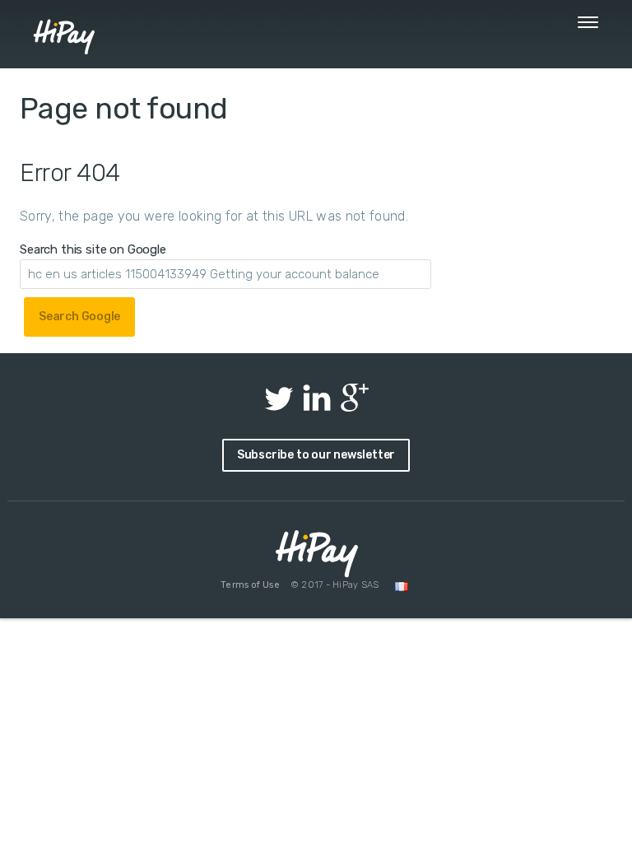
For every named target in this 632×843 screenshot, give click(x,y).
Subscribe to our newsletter (316, 455)
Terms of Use (250, 585)
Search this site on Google (93, 249)
